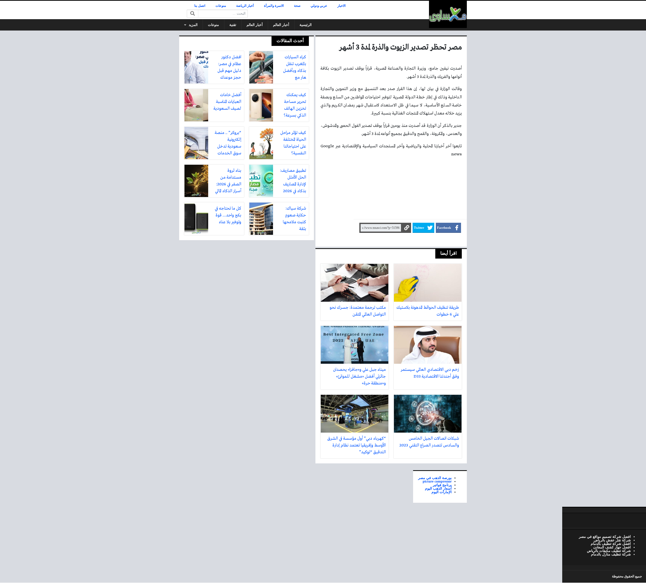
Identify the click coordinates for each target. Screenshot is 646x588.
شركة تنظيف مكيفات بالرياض (609, 550)
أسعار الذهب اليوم (438, 488)
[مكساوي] (448, 14)
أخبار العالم (281, 25)
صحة (297, 6)
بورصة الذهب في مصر (435, 478)
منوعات (221, 6)
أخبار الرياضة (245, 6)
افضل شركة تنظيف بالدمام (611, 543)
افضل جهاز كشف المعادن (612, 547)
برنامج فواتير (442, 485)
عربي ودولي (319, 6)
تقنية (232, 25)
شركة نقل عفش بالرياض (612, 540)
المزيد (193, 25)
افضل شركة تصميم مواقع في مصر (605, 536)
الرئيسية (306, 25)
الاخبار (341, 6)
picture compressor (437, 481)
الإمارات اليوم (442, 492)
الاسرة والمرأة (274, 6)
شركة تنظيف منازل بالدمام (611, 554)
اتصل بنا (199, 6)
